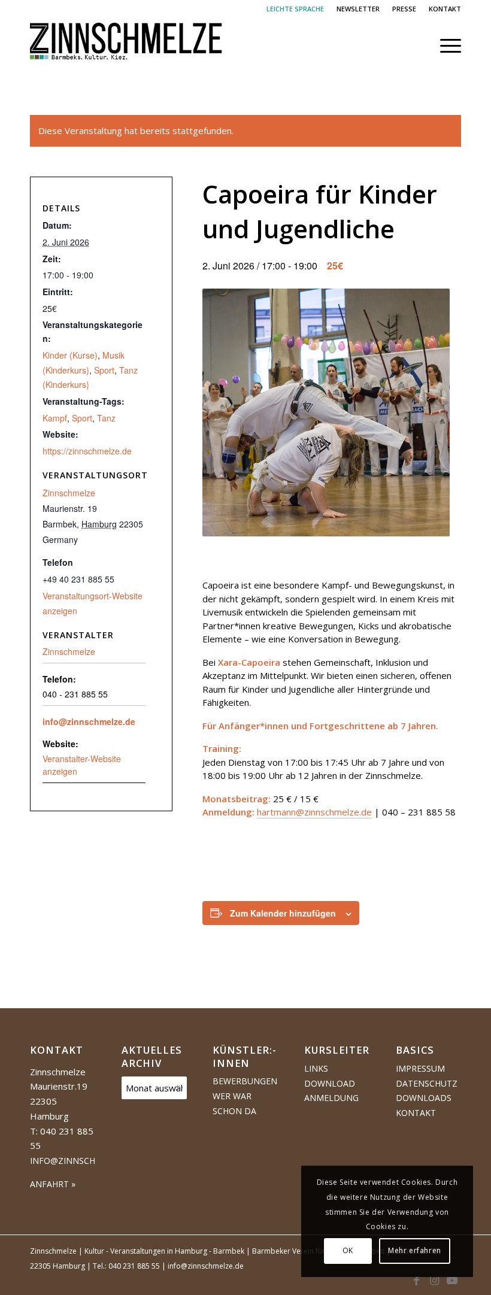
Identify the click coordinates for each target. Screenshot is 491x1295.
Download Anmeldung (331, 1091)
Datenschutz (426, 1083)
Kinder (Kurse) (70, 355)
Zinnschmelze (69, 493)
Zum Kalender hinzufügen (283, 913)
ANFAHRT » (52, 1184)
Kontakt (416, 1112)
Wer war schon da (234, 1103)
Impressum (420, 1068)
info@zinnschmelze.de (89, 721)
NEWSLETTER (358, 8)
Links (316, 1068)
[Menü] (444, 45)
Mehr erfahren (414, 1250)
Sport (104, 370)
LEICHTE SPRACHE (295, 8)
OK (348, 1250)
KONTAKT (445, 8)
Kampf (55, 418)
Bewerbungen (245, 1081)
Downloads (423, 1097)
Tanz (106, 418)
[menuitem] (295, 9)
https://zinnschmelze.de (87, 451)
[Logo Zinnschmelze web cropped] (126, 45)
